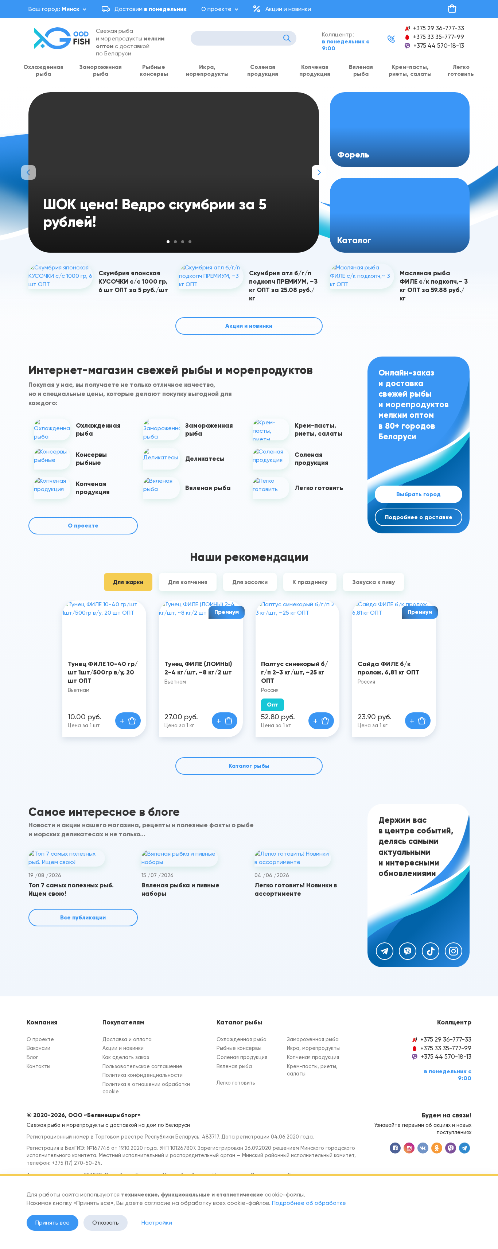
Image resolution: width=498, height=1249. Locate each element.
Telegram (384, 951)
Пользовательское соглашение (142, 1066)
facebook (395, 1148)
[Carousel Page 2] (175, 241)
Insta (453, 951)
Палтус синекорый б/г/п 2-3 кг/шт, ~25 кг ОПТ (294, 672)
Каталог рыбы (249, 765)
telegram (464, 1148)
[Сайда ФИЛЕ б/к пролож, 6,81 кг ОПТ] (394, 625)
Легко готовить (461, 70)
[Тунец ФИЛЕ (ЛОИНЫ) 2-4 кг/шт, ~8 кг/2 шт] (201, 625)
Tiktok (430, 951)
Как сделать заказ (125, 1057)
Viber (407, 951)
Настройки (156, 1222)
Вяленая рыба (361, 70)
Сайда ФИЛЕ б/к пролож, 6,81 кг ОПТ (388, 668)
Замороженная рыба (100, 70)
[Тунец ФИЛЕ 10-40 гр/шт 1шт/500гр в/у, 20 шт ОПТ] (104, 625)
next (319, 172)
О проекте (216, 8)
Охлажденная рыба (43, 70)
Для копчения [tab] (187, 582)
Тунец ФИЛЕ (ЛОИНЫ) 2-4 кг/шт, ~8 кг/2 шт (198, 668)
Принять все (52, 1222)
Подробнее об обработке (309, 1202)
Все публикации (83, 917)
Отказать (105, 1222)
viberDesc (450, 1148)
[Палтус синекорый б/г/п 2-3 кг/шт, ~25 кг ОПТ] (297, 625)
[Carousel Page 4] (189, 241)
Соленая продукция (262, 70)
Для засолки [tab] (250, 582)
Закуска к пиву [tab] (373, 582)
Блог (32, 1057)
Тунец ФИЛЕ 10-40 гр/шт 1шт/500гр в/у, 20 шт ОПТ (103, 672)
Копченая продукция (314, 70)
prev (28, 172)
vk (422, 1148)
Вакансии (38, 1048)
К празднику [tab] (309, 582)
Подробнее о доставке (418, 517)
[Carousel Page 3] (182, 241)
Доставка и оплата (127, 1039)
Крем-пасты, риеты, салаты (410, 70)
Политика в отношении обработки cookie (146, 1088)
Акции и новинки (288, 8)
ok (436, 1148)
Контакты (38, 1066)
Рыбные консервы (154, 70)
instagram (409, 1148)
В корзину (128, 720)
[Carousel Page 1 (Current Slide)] (168, 241)
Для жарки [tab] (128, 582)
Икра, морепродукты (207, 70)
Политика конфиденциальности (142, 1075)
